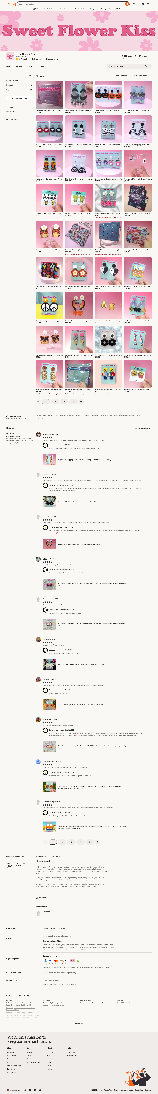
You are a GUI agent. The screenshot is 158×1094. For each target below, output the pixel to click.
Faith (44, 639)
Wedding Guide (105, 9)
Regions (148, 1090)
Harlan (45, 719)
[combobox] (70, 3)
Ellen (44, 679)
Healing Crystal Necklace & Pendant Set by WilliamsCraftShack (20, 1009)
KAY (44, 474)
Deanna (45, 434)
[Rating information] (17, 59)
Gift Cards (119, 9)
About (29, 66)
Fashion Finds (79, 9)
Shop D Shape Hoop (13, 1020)
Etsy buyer (46, 761)
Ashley (45, 559)
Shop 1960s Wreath (123, 1003)
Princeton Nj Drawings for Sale (53, 1003)
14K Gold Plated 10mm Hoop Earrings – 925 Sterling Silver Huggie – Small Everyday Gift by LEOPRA (23, 1016)
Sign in (135, 4)
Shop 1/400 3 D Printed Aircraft (53, 1006)
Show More (79, 1023)
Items (8, 66)
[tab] (19, 75)
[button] (129, 56)
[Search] (127, 3)
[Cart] (147, 3)
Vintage (92, 9)
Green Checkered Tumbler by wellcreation (94, 1003)
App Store (14, 1080)
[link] (38, 401)
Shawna (45, 599)
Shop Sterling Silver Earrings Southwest (19, 1013)
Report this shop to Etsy (14, 119)
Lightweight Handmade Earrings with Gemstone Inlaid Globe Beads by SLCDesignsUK (22, 1004)
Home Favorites (64, 9)
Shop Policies (42, 66)
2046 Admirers (11, 111)
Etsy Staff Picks (49, 9)
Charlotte (46, 802)
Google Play (30, 1080)
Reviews (19, 66)
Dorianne (52, 445)
